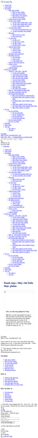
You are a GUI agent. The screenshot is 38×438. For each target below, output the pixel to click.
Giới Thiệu (8, 7)
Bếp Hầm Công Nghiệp (19, 15)
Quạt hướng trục (17, 61)
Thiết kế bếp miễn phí (11, 378)
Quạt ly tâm (16, 59)
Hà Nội (7, 394)
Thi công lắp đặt (10, 379)
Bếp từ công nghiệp (18, 17)
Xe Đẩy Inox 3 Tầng (18, 45)
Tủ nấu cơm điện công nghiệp (21, 31)
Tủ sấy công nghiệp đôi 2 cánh (21, 24)
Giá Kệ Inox (16, 48)
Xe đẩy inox (12, 38)
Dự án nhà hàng (17, 116)
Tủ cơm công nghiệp (15, 28)
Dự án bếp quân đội (18, 118)
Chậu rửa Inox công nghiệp (17, 19)
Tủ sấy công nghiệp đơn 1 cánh (22, 22)
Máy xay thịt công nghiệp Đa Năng (17, 311)
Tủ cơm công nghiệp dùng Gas (22, 29)
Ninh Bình (8, 396)
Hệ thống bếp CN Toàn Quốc (14, 384)
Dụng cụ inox (13, 64)
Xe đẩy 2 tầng (16, 43)
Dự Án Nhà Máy (17, 113)
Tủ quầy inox (16, 52)
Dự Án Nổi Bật (13, 111)
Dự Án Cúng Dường (15, 120)
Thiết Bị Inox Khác (15, 47)
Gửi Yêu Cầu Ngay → (8, 422)
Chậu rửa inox (9, 367)
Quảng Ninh (8, 399)
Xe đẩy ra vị (16, 40)
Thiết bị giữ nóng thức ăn (16, 62)
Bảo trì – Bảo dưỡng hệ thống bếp (19, 90)
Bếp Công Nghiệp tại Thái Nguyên (23, 95)
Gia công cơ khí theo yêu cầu (18, 92)
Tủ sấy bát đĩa (9, 365)
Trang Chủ (8, 5)
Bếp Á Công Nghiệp (18, 85)
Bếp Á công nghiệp (18, 12)
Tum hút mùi (16, 57)
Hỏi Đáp (7, 123)
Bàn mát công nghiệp (19, 81)
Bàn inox (11, 33)
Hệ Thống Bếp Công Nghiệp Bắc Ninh (24, 106)
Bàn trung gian (17, 36)
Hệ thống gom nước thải (16, 54)
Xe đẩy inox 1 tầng (18, 41)
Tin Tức (7, 127)
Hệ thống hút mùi (14, 55)
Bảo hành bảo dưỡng (11, 381)
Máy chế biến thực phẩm (20, 76)
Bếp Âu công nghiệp (18, 14)
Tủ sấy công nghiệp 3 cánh (20, 26)
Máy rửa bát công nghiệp (20, 78)
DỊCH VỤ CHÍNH (11, 69)
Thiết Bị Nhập (13, 68)
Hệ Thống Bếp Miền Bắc (16, 94)
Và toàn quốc (9, 401)
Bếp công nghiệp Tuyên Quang (22, 104)
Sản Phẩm (8, 8)
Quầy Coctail (16, 50)
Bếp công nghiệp (14, 10)
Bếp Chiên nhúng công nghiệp (21, 83)
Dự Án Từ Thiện (14, 121)
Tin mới (11, 130)
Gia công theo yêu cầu (12, 383)
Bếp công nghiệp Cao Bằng (21, 108)
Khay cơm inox (17, 66)
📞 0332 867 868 (6, 436)
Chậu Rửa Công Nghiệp (20, 74)
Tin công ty (12, 128)
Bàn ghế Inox (16, 87)
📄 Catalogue (5, 146)
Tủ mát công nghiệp (18, 80)
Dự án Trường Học (18, 114)
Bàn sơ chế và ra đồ (18, 35)
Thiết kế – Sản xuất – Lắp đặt (18, 71)
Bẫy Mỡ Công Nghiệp (19, 88)
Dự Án (7, 109)
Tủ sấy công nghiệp (15, 21)
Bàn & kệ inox (9, 368)
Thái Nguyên (9, 392)
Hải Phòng (8, 397)
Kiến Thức (8, 125)
